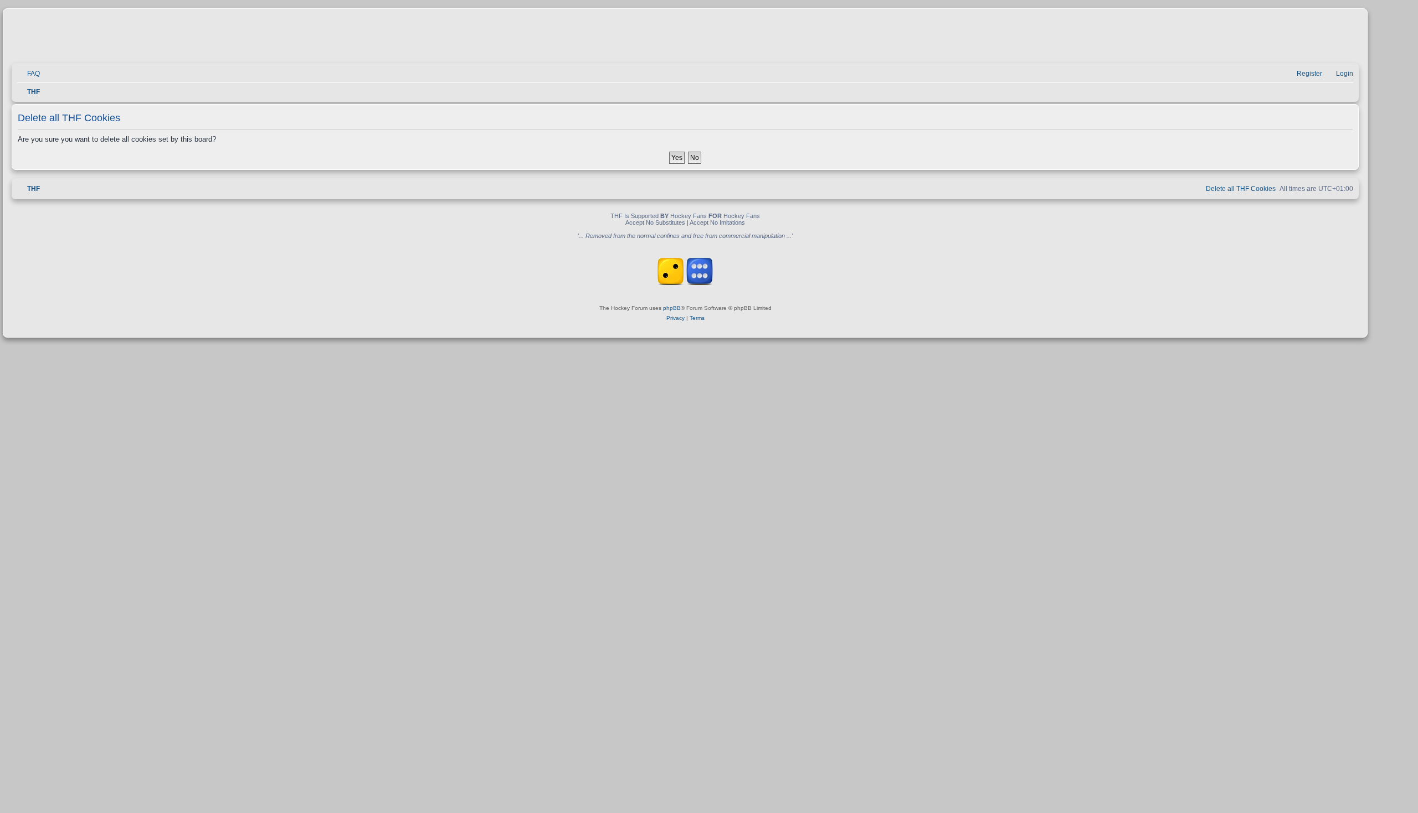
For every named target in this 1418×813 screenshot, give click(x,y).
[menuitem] (28, 73)
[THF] (139, 39)
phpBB (672, 308)
